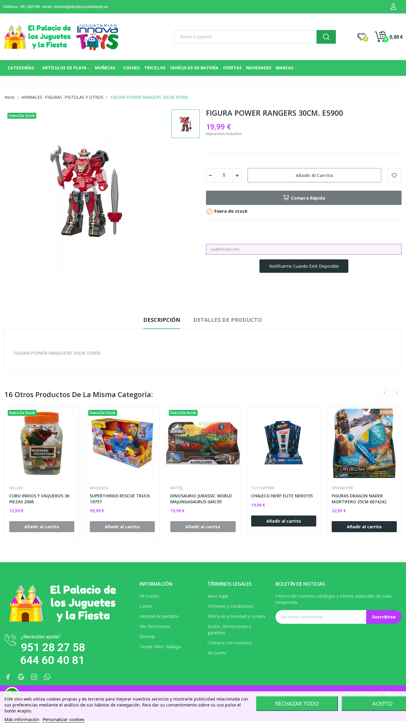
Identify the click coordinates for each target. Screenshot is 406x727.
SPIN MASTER (342, 488)
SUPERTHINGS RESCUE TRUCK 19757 (120, 498)
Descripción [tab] (161, 319)
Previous (385, 393)
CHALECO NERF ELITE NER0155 (282, 496)
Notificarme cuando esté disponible (304, 266)
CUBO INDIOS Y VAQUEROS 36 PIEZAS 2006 (39, 498)
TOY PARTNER (262, 488)
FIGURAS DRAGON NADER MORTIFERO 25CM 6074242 (359, 498)
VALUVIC (16, 488)
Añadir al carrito (314, 175)
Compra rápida (308, 198)
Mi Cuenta (149, 596)
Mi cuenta (216, 653)
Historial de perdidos (159, 616)
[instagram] (34, 677)
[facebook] (8, 677)
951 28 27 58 (53, 647)
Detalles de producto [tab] (227, 319)
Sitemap (147, 636)
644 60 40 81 (52, 660)
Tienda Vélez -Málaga (160, 646)
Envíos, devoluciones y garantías (229, 629)
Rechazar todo (297, 703)
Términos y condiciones (230, 606)
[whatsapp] (47, 677)
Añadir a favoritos (394, 175)
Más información (21, 719)
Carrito (145, 606)
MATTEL (176, 488)
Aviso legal (217, 596)
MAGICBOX (99, 488)
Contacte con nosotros (229, 642)
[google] (21, 677)
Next (396, 393)
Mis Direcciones (154, 626)
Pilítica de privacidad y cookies (236, 616)
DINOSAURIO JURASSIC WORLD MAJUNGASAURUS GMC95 (201, 498)
